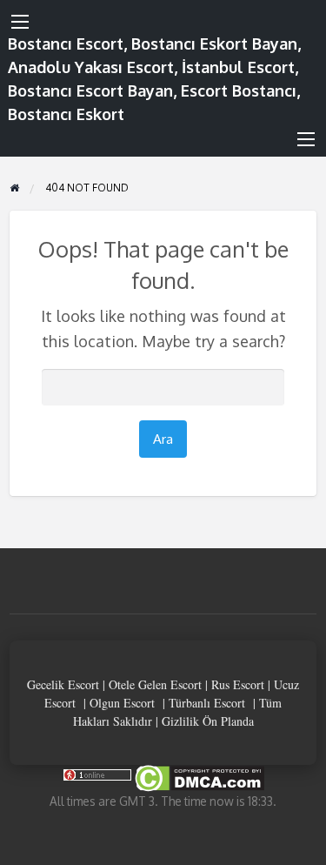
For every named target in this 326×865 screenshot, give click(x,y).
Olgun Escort (122, 702)
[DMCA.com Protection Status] (198, 776)
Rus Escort (237, 684)
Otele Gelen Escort (155, 684)
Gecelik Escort (63, 684)
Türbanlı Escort (207, 702)
